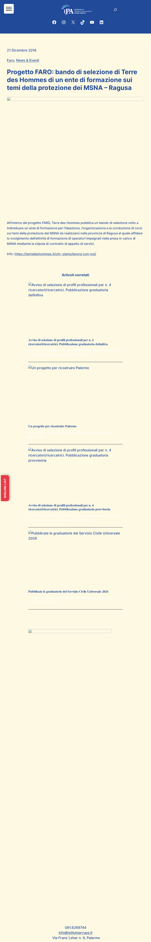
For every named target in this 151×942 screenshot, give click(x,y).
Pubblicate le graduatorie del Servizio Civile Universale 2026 (68, 591)
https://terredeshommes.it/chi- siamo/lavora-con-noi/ (55, 254)
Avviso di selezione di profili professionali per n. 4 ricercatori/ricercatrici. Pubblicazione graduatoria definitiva (68, 342)
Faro (10, 60)
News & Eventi (27, 60)
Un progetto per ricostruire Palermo (52, 426)
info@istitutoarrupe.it (75, 933)
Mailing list (4, 488)
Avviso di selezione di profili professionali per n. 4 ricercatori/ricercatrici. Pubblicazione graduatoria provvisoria (69, 507)
